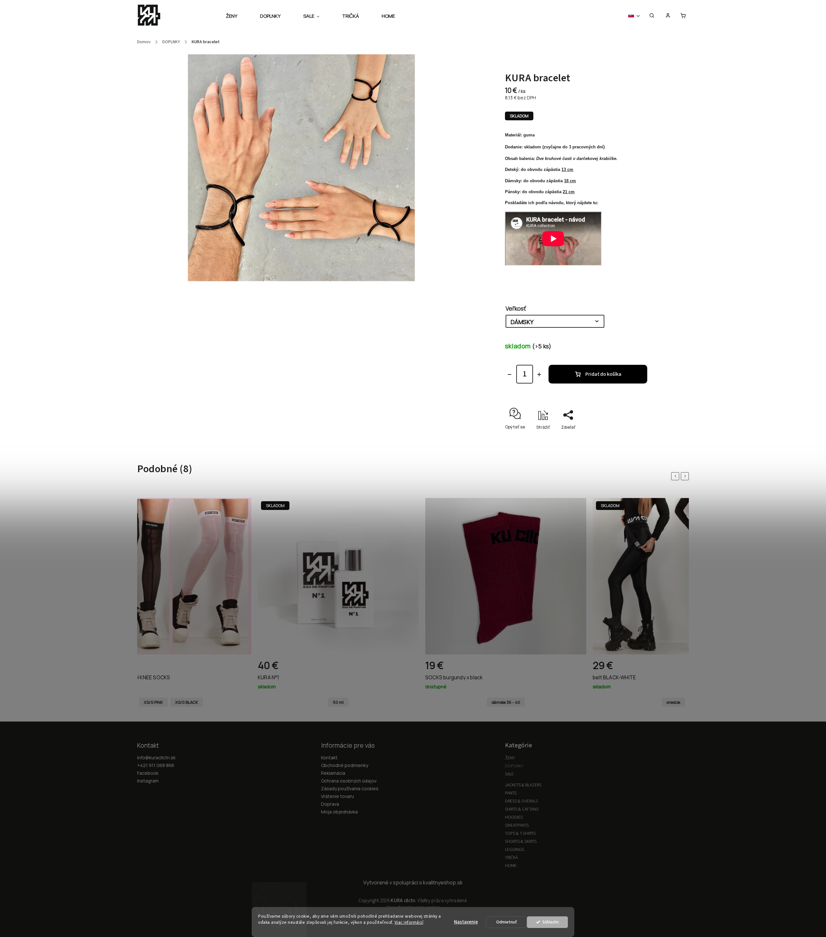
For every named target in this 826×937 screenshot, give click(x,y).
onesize (673, 702)
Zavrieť (634, 438)
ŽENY (510, 758)
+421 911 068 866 (155, 765)
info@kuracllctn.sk (156, 757)
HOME (511, 865)
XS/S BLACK (186, 702)
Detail (239, 668)
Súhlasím (550, 922)
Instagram (148, 781)
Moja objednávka (339, 812)
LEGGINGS (514, 849)
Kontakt (329, 757)
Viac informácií (409, 922)
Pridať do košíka (603, 374)
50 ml (338, 702)
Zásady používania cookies (349, 788)
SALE (509, 774)
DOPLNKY (514, 766)
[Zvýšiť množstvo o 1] (539, 374)
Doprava (330, 804)
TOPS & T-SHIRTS (520, 833)
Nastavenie (466, 922)
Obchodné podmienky (344, 765)
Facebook (147, 773)
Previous (676, 476)
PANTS (511, 793)
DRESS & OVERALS (521, 801)
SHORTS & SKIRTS (521, 841)
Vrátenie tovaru (337, 796)
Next (686, 476)
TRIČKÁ (511, 857)
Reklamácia (333, 773)
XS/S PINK (153, 702)
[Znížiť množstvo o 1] (509, 374)
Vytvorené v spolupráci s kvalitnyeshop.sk (413, 882)
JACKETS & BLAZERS (523, 785)
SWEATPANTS (517, 825)
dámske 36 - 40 (506, 702)
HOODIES (514, 817)
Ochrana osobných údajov (349, 781)
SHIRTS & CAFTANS (522, 809)
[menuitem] (237, 16)
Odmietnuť (506, 922)
